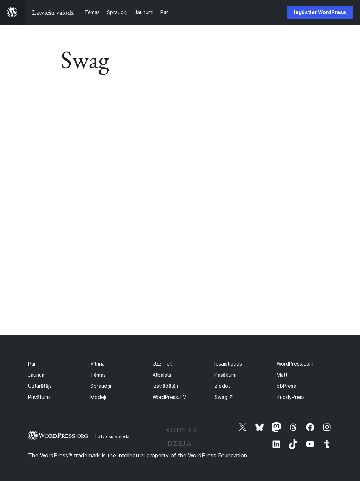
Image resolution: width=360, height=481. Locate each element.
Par (32, 364)
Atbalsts (162, 375)
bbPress (286, 386)
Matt (282, 375)
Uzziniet (162, 364)
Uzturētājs (40, 386)
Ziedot (222, 386)
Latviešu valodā (112, 436)
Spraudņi (100, 386)
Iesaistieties (228, 364)
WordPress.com (295, 364)
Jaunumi (37, 375)
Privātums (39, 397)
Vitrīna (97, 364)
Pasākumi (225, 375)
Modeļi (98, 397)
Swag (223, 397)
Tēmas (98, 375)
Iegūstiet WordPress (320, 12)
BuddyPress (291, 397)
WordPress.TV (169, 397)
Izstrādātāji (165, 386)
